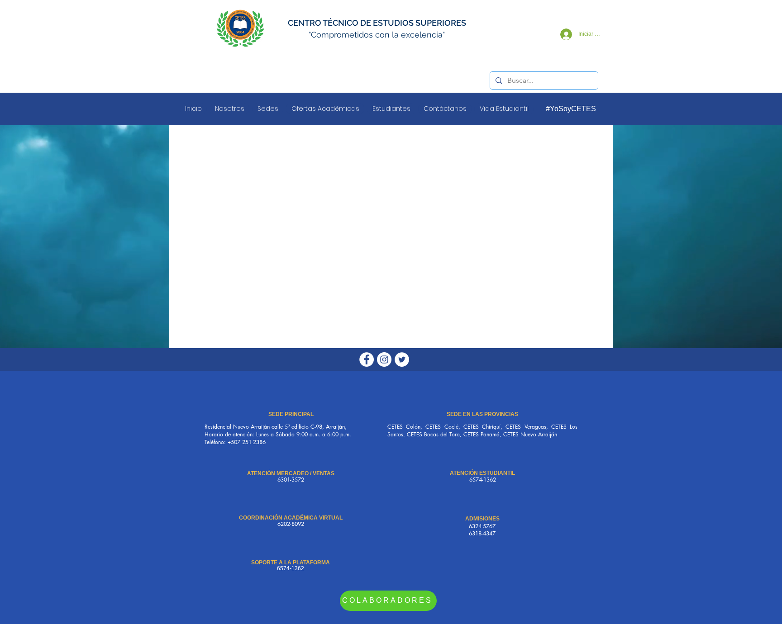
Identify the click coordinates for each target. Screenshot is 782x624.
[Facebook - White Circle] (366, 359)
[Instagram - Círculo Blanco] (384, 359)
